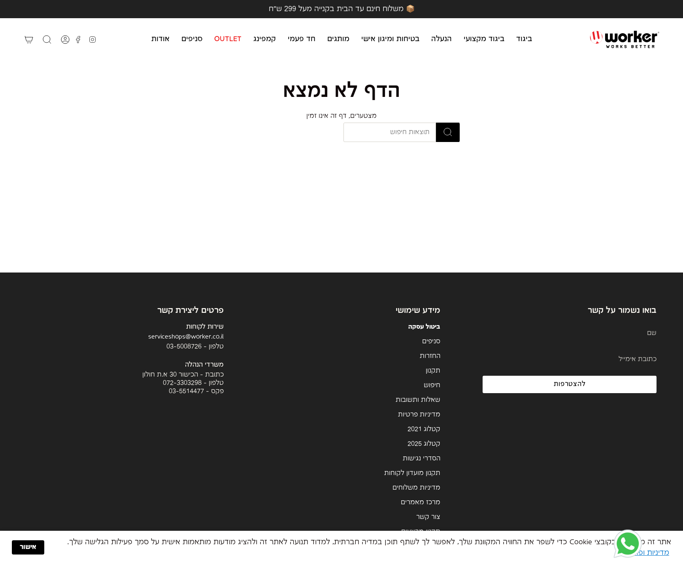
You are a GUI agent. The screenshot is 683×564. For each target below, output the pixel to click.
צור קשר (428, 517)
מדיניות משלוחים (416, 488)
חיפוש (432, 385)
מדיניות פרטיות (419, 414)
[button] (524, 39)
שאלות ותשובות (418, 400)
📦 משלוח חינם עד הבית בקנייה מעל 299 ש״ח (342, 9)
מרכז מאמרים (420, 502)
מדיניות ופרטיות (645, 552)
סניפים (431, 341)
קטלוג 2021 (424, 429)
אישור (28, 547)
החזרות (430, 356)
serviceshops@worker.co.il (186, 336)
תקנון (433, 370)
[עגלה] (29, 39)
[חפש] (448, 132)
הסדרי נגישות (421, 458)
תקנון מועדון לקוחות (412, 473)
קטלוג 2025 (424, 444)
